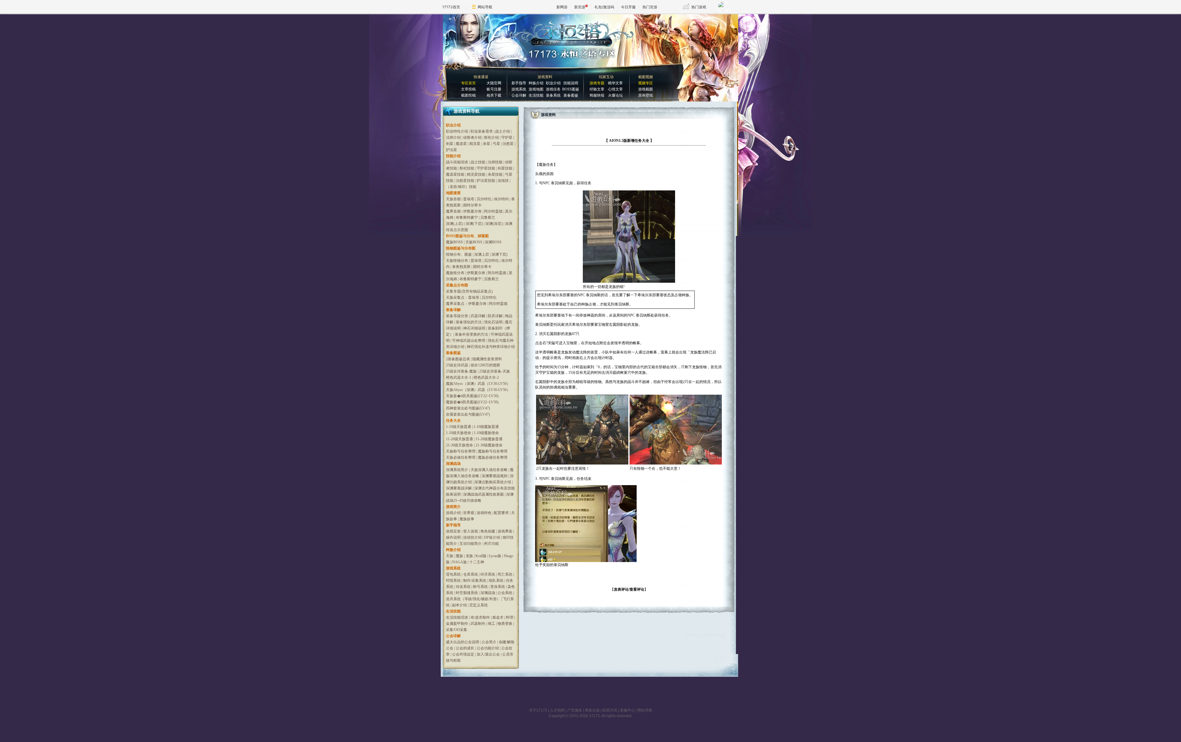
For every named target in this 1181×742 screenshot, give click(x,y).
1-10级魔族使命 (486, 433)
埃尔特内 (501, 199)
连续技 (503, 180)
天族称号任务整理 (460, 451)
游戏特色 (484, 513)
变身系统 (497, 586)
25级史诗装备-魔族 (461, 371)
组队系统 (496, 580)
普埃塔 (468, 199)
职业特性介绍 (457, 131)
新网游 (561, 7)
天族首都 (453, 199)
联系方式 (609, 710)
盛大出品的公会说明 (462, 642)
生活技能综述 (457, 617)
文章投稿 (468, 89)
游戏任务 (553, 89)
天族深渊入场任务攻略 (489, 470)
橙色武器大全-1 (458, 377)
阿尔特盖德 (493, 211)
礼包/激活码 (604, 7)
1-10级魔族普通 (486, 427)
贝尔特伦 (484, 199)
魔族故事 (466, 519)
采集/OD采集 (456, 630)
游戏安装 (453, 531)
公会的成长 (465, 648)
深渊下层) (499, 254)
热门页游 (649, 7)
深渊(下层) (474, 223)
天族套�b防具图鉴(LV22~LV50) (472, 396)
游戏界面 (505, 531)
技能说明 (570, 83)
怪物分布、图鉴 (459, 254)
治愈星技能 (465, 180)
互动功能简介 (470, 543)
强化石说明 (493, 322)
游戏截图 (645, 89)
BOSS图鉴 (570, 89)
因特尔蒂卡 (472, 205)
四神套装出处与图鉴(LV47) (468, 408)
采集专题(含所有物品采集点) (469, 291)
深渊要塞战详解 (459, 488)
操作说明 (453, 537)
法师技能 (495, 162)
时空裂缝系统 (467, 593)
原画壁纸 (645, 95)
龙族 (469, 556)
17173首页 (451, 7)
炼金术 (497, 617)
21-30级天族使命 (459, 445)
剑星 (449, 144)
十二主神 (476, 562)
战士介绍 (502, 131)
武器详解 (478, 316)
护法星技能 (486, 180)
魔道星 (461, 144)
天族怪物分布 (457, 260)
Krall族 (481, 556)
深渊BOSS (493, 242)
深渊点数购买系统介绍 (492, 482)
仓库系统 (470, 574)
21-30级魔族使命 (489, 445)
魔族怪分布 (455, 273)
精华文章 (615, 83)
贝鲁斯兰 (487, 217)
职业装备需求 (482, 131)
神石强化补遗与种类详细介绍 (491, 347)
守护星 (506, 137)
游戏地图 (536, 89)
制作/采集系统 (474, 580)
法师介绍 (453, 137)
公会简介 (489, 642)
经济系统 (487, 574)
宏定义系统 (478, 605)
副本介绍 (459, 605)
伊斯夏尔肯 (472, 211)
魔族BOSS (454, 242)
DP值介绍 (492, 537)
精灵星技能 (476, 174)
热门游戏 (698, 7)
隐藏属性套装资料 (487, 359)
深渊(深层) (494, 223)
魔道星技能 (455, 174)
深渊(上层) (454, 223)
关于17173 (538, 710)
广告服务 (574, 710)
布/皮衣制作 (480, 617)
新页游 (579, 7)
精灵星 (474, 144)
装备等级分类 (457, 316)
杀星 (486, 144)
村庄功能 (491, 543)
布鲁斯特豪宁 (467, 217)
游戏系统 (518, 89)
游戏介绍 (453, 513)
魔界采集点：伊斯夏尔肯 (466, 303)
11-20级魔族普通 (489, 439)
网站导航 (485, 7)
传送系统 (463, 586)
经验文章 (597, 89)
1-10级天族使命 (458, 433)
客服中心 (627, 710)
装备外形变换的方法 (471, 334)
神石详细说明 (474, 328)
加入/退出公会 (488, 654)
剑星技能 (505, 168)
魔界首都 (453, 211)
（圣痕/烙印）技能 (461, 187)
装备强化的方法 (469, 322)
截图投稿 (468, 95)
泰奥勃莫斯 (461, 267)
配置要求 (501, 513)
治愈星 (508, 144)
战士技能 (478, 162)
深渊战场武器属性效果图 (483, 494)
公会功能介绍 (488, 648)
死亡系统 (505, 574)
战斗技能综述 (457, 162)
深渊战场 (487, 593)
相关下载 (494, 95)
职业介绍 (553, 83)
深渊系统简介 (457, 470)
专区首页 (468, 83)
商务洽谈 (592, 710)
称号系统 (480, 586)
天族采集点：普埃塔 (462, 297)
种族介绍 (536, 83)
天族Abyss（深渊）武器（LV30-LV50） (478, 390)
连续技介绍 (472, 537)
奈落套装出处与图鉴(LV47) (468, 414)
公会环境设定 (463, 654)
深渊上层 (481, 254)
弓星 (496, 144)
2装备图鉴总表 (458, 359)
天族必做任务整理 (460, 457)
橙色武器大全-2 (486, 377)
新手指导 (518, 83)
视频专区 (645, 83)
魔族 (459, 556)
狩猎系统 (453, 580)
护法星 (451, 150)
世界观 (468, 513)
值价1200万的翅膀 (485, 365)
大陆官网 (494, 83)
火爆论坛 (615, 95)
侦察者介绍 (472, 137)
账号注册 (494, 89)
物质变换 (505, 623)
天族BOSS (473, 242)
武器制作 (478, 623)
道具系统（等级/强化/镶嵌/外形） (473, 599)
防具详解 (495, 316)
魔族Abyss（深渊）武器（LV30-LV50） (478, 383)
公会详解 (518, 95)
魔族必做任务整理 (492, 457)
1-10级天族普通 (458, 427)
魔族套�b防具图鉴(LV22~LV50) (472, 402)
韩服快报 (597, 95)
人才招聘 (557, 710)
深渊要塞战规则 (494, 476)
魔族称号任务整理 (492, 451)
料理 (509, 617)
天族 (449, 556)
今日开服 (628, 7)
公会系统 (505, 593)
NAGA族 (459, 562)
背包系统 (453, 574)
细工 (491, 623)
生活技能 (536, 95)
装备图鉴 (570, 95)
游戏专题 (597, 83)
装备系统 (553, 95)
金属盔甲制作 (457, 623)
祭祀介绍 (492, 137)
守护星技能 (486, 168)
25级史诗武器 (457, 365)
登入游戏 (470, 531)
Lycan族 (495, 556)
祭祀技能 (466, 168)
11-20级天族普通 (459, 439)
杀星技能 (495, 174)
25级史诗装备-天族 (494, 371)
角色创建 (487, 531)
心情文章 (615, 89)
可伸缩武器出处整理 (468, 340)
